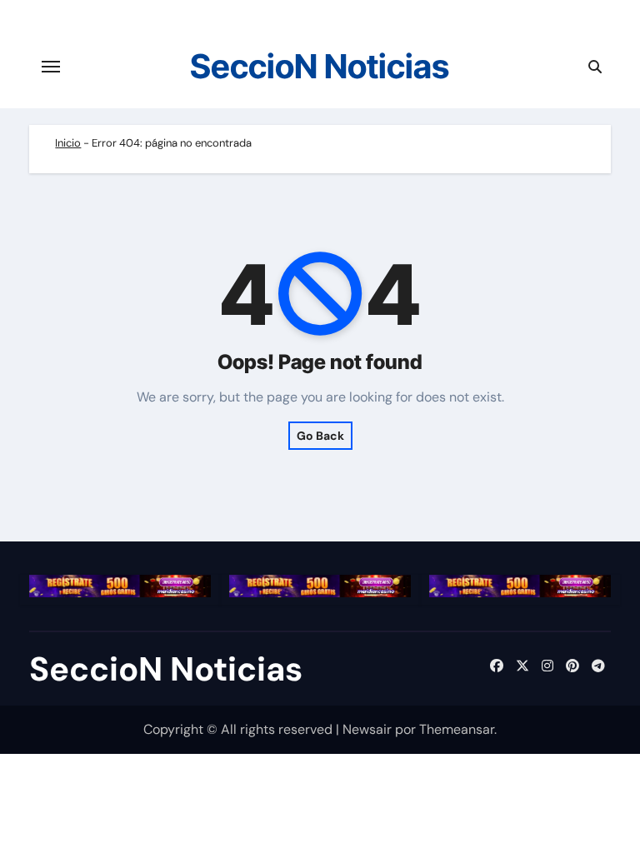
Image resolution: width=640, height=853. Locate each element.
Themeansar (456, 729)
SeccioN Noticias (319, 66)
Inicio (68, 143)
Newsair (367, 729)
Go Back (320, 435)
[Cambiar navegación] (51, 67)
